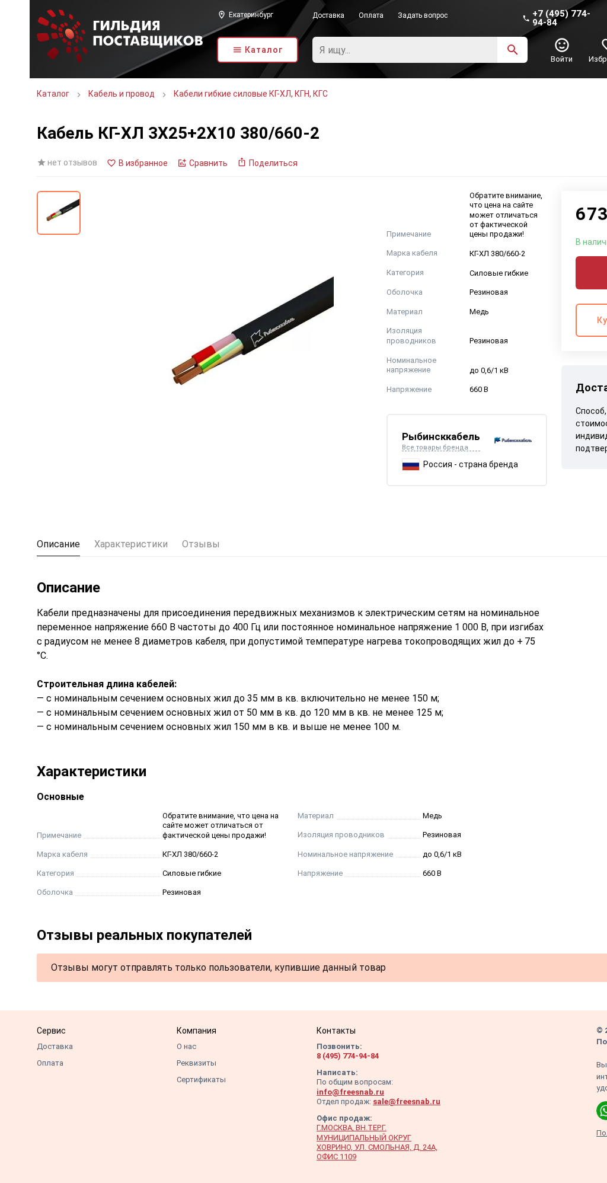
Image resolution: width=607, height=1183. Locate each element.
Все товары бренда (435, 447)
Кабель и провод (121, 93)
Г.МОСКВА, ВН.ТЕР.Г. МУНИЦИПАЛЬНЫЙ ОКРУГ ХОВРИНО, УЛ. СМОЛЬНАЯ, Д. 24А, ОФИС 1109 (377, 1142)
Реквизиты (196, 1062)
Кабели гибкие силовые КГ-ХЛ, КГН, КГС (251, 93)
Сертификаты (201, 1079)
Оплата (371, 15)
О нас (186, 1046)
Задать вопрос (423, 15)
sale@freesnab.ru (406, 1101)
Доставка (328, 15)
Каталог (53, 93)
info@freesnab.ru (350, 1092)
